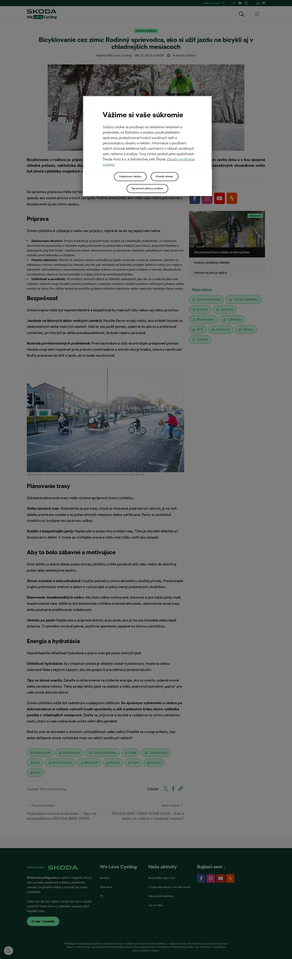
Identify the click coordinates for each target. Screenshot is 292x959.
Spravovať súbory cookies (147, 188)
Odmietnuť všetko (130, 176)
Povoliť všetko (164, 176)
